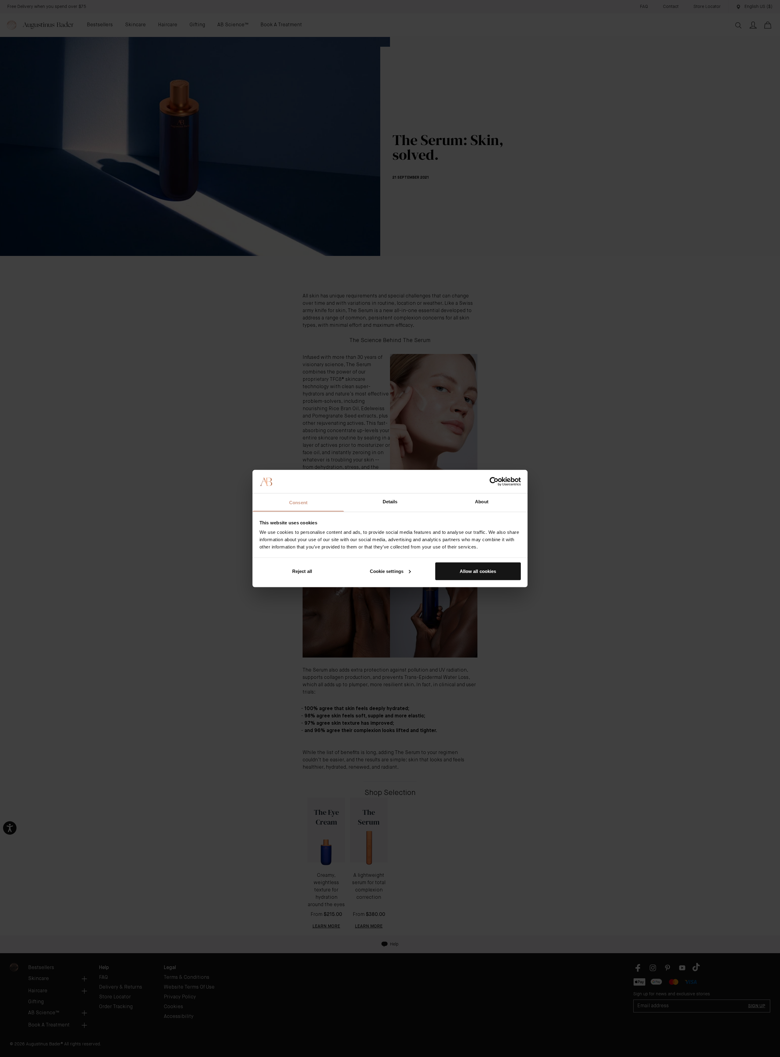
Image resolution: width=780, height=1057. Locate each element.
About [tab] (481, 501)
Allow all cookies (478, 571)
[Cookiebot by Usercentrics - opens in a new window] (494, 481)
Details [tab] (390, 501)
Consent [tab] (298, 502)
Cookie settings (387, 571)
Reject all (302, 571)
